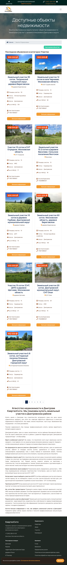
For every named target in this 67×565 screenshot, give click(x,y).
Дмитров (8, 544)
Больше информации (19, 119)
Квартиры (38, 524)
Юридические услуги (41, 549)
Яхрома (7, 547)
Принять (60, 560)
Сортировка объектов (52, 47)
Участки (37, 530)
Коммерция (38, 533)
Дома (36, 527)
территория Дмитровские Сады (15, 549)
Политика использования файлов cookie (47, 552)
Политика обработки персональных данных (48, 555)
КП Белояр (8, 555)
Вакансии (38, 547)
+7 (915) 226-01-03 (11, 533)
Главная (10, 42)
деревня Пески (10, 552)
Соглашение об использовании (30, 560)
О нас (36, 544)
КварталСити (12, 522)
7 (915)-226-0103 (50, 2)
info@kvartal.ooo (51, 4)
